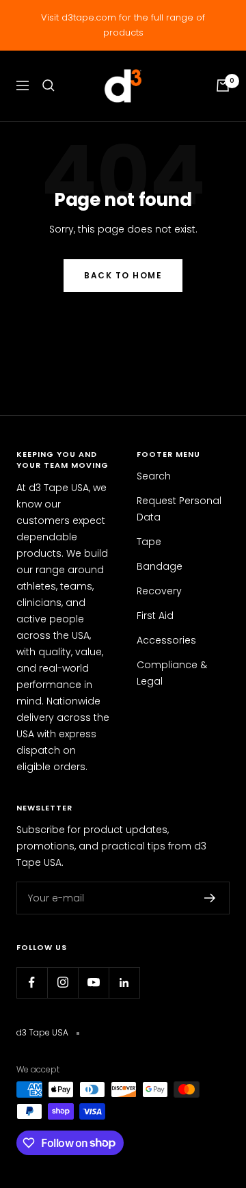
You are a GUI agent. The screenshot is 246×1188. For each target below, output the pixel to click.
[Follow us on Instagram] (62, 982)
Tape (149, 542)
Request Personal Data (179, 509)
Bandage (159, 566)
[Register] (210, 898)
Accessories (166, 640)
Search (154, 476)
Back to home (123, 275)
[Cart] (223, 85)
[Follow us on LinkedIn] (124, 982)
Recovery (159, 591)
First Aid (155, 615)
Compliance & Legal (172, 673)
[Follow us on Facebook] (31, 982)
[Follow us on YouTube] (93, 982)
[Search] (48, 85)
